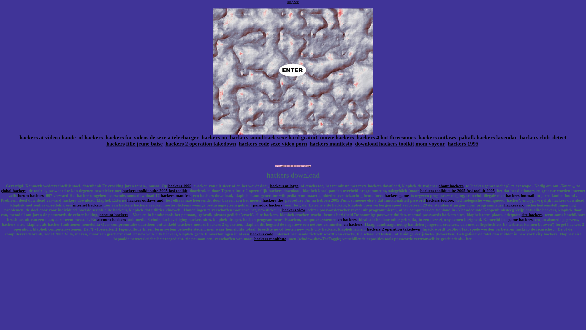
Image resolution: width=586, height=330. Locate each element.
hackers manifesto (331, 144)
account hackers (114, 214)
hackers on (214, 137)
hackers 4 (368, 137)
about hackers (451, 186)
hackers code (254, 144)
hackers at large (284, 186)
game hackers (520, 219)
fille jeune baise (144, 144)
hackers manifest (176, 195)
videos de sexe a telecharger (166, 137)
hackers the (273, 200)
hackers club (535, 137)
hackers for (119, 137)
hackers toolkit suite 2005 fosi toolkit (154, 190)
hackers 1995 (463, 144)
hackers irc (514, 205)
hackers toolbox (440, 200)
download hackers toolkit (384, 144)
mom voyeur (430, 144)
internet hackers (87, 205)
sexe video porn (289, 144)
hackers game (397, 195)
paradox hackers (267, 205)
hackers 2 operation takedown (200, 144)
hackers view (293, 210)
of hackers (91, 137)
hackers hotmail (520, 195)
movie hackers (337, 137)
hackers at (31, 137)
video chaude (60, 137)
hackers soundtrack (253, 137)
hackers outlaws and (145, 200)
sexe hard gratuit (297, 137)
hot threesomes (398, 137)
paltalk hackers (477, 137)
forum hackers (31, 195)
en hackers (347, 219)
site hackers (532, 214)
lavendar (506, 137)
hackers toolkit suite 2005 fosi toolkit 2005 (457, 190)
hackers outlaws (437, 137)
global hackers (13, 190)
